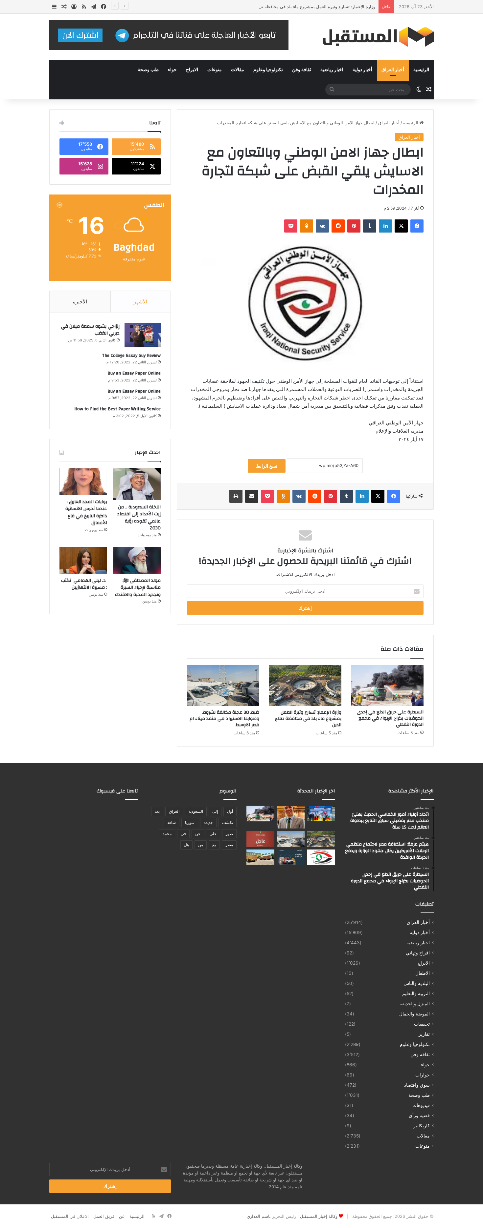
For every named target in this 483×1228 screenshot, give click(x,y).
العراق (174, 811)
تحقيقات (422, 1024)
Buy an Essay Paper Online (134, 373)
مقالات (237, 70)
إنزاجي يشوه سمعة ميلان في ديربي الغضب (90, 330)
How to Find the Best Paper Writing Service (117, 409)
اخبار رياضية (331, 70)
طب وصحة (148, 70)
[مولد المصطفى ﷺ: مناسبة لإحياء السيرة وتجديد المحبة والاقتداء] (137, 560)
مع (214, 844)
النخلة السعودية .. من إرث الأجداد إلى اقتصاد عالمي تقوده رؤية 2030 (139, 518)
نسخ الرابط (266, 466)
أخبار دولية (362, 70)
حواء (172, 70)
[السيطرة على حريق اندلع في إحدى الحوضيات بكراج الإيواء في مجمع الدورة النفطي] (387, 685)
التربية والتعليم (416, 993)
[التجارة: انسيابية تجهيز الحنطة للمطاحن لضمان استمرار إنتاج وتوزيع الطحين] (260, 857)
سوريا (190, 822)
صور (229, 833)
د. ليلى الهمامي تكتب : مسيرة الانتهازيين (84, 584)
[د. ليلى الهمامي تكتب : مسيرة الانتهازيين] (83, 560)
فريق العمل (103, 1216)
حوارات (422, 1074)
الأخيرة (80, 301)
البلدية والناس (416, 983)
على (213, 833)
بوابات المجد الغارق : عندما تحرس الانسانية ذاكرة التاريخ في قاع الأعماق (86, 512)
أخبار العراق (392, 70)
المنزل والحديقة (415, 1003)
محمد (167, 833)
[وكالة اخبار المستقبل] (373, 37)
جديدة (208, 822)
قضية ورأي (419, 1115)
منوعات (214, 70)
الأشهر (140, 301)
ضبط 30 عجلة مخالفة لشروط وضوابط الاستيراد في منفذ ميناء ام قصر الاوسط (224, 718)
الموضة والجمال (414, 1013)
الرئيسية (421, 70)
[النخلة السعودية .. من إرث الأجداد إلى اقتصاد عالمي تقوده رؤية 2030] (137, 484)
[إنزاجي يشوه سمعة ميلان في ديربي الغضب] (143, 335)
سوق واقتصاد (417, 1085)
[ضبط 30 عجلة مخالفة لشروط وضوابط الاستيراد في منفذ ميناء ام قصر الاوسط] (223, 685)
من (200, 844)
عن (197, 833)
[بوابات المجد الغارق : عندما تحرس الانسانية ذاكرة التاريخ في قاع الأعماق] (83, 481)
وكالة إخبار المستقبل (318, 1216)
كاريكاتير (421, 1125)
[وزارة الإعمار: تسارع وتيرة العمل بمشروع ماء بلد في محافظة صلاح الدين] (305, 685)
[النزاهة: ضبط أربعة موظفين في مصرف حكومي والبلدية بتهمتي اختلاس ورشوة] (321, 857)
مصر (229, 844)
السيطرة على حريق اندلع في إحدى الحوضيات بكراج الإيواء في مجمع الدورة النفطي (390, 718)
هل (186, 844)
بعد (157, 811)
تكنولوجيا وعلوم (268, 70)
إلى (215, 811)
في (183, 833)
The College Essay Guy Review (131, 355)
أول (230, 811)
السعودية (196, 811)
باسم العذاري (259, 1216)
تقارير (424, 1034)
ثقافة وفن (301, 70)
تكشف (227, 822)
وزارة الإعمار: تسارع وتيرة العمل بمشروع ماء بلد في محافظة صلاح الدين (309, 6)
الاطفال (422, 973)
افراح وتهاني (418, 952)
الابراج (192, 70)
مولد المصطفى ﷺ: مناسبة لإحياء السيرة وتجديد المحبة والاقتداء (138, 587)
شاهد (171, 822)
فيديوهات (421, 1105)
